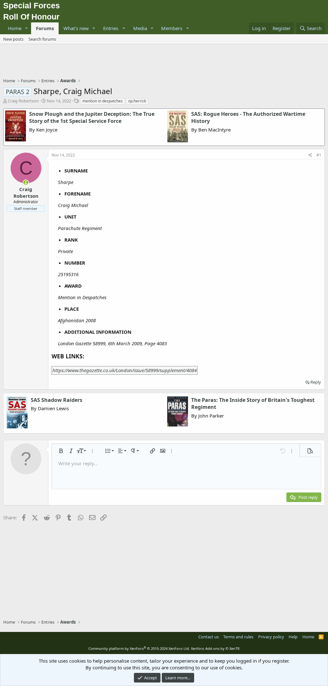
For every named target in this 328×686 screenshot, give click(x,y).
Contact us (208, 637)
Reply (315, 382)
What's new (76, 28)
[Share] (310, 155)
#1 (318, 155)
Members (171, 28)
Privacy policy (271, 637)
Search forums (42, 39)
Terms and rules (238, 637)
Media (140, 28)
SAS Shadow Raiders (56, 399)
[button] (26, 28)
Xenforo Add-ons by (215, 648)
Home (14, 28)
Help (293, 637)
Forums (45, 28)
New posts (13, 39)
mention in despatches (102, 101)
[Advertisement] (164, 61)
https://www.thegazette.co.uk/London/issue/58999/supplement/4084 (125, 370)
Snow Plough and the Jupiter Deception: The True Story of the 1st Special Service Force (91, 117)
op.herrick (137, 101)
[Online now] (26, 182)
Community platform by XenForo (139, 648)
